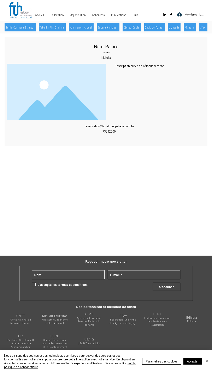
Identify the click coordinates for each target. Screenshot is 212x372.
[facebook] (171, 15)
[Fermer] (207, 361)
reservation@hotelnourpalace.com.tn (109, 126)
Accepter (193, 361)
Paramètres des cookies (161, 361)
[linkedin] (165, 15)
